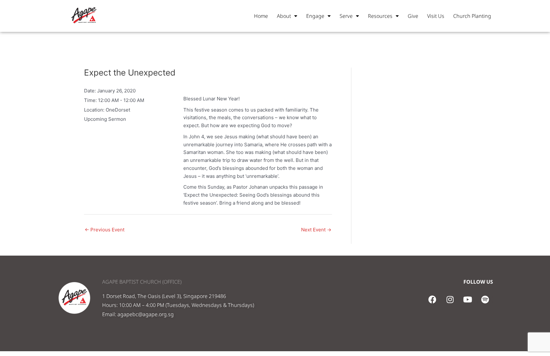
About (284, 15)
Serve (346, 15)
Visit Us (435, 15)
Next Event (316, 230)
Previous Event (104, 230)
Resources (380, 15)
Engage (315, 15)
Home (261, 15)
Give (413, 15)
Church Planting (472, 15)
